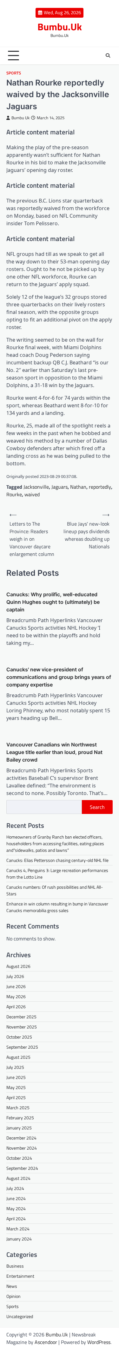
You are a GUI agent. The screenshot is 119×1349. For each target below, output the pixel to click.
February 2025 (20, 1117)
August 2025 (18, 1057)
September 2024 (22, 1168)
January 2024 (19, 1238)
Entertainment (20, 1276)
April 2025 (16, 1097)
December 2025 (21, 1016)
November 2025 (21, 1026)
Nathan (78, 487)
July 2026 (15, 976)
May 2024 (16, 1208)
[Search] (108, 55)
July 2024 (15, 1188)
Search (97, 807)
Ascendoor (46, 1342)
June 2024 (16, 1198)
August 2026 (18, 966)
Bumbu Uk (20, 118)
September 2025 (22, 1047)
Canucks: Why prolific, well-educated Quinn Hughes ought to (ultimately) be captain (53, 602)
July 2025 (15, 1067)
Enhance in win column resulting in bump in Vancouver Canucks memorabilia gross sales (57, 907)
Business (15, 1266)
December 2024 (21, 1137)
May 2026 (16, 996)
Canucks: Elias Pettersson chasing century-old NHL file (57, 860)
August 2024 (18, 1178)
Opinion (13, 1296)
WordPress (98, 1342)
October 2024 (19, 1158)
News (11, 1286)
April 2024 (16, 1218)
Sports (13, 73)
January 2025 (19, 1127)
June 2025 (16, 1077)
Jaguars (59, 487)
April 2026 (16, 1006)
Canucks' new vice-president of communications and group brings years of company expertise (58, 677)
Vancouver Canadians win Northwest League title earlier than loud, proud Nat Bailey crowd (54, 752)
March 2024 (18, 1228)
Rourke (14, 494)
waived (32, 494)
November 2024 (21, 1148)
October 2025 (19, 1037)
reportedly (100, 487)
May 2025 (16, 1087)
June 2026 (16, 986)
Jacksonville (36, 487)
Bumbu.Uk (59, 26)
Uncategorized (19, 1316)
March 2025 (18, 1107)
